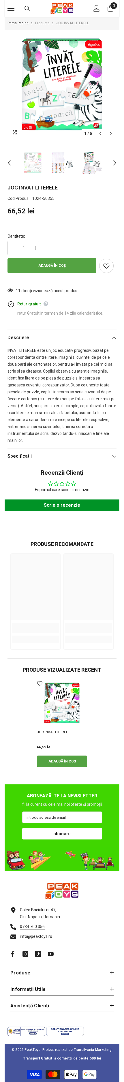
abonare (62, 833)
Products (42, 23)
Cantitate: (16, 236)
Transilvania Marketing (93, 1050)
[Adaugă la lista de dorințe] (106, 266)
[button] (100, 134)
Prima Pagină (18, 23)
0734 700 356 (32, 926)
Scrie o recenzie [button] (62, 505)
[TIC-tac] (38, 954)
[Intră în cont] (96, 8)
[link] (35, 628)
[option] (62, 84)
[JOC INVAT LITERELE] (62, 703)
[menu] (10, 8)
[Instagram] (25, 954)
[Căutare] (27, 8)
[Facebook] (13, 954)
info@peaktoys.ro (36, 936)
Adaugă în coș (52, 266)
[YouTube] (51, 954)
